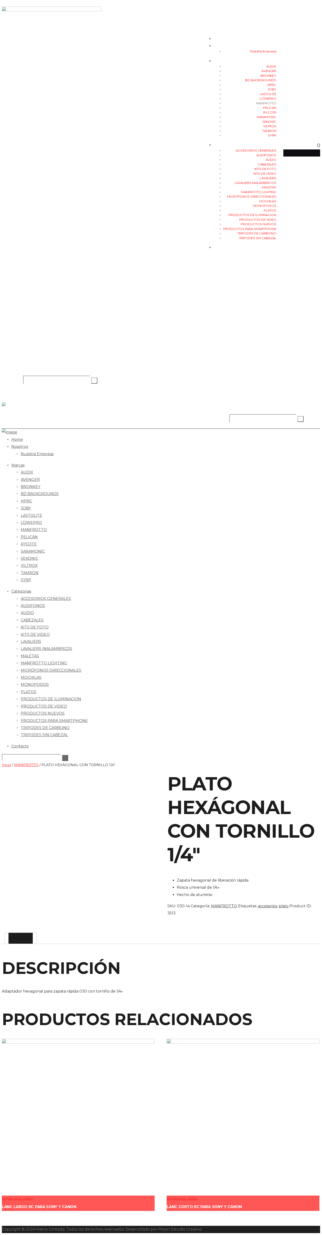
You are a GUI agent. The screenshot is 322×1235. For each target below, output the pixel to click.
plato (284, 906)
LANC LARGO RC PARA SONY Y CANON (39, 1207)
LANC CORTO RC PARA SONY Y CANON (204, 1207)
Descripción (20, 938)
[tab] (20, 938)
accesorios (267, 906)
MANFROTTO (26, 765)
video (28, 1199)
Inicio (6, 765)
